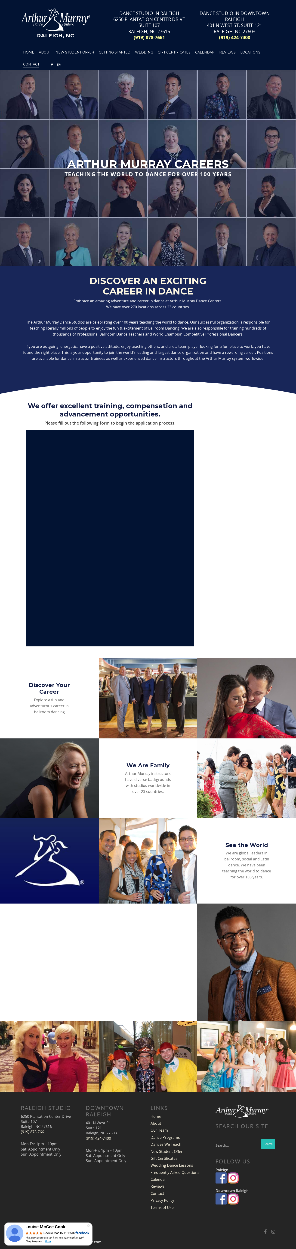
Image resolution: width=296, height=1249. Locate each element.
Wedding (144, 52)
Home (28, 52)
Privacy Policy (162, 1200)
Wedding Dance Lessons (172, 1165)
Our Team (159, 1130)
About (156, 1123)
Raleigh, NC (55, 35)
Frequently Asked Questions (175, 1172)
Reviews (227, 52)
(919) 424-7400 (234, 37)
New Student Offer (75, 52)
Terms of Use (162, 1207)
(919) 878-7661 (149, 37)
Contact (157, 1193)
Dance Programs (165, 1137)
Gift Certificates (174, 52)
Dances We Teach (166, 1144)
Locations (250, 52)
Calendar (205, 52)
